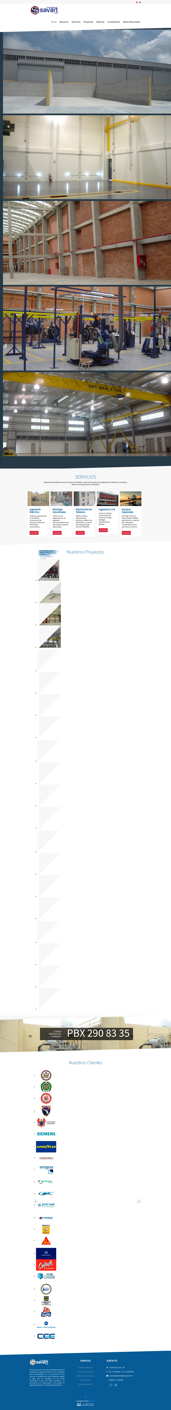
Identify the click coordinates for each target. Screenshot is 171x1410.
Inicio (54, 21)
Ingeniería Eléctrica (85, 1367)
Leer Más (34, 533)
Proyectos (88, 21)
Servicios (76, 21)
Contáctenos (113, 21)
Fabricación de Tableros (85, 1376)
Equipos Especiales (85, 1384)
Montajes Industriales (85, 1372)
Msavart (92, 1401)
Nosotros (64, 21)
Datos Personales (131, 21)
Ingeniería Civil (85, 1380)
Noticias (100, 21)
